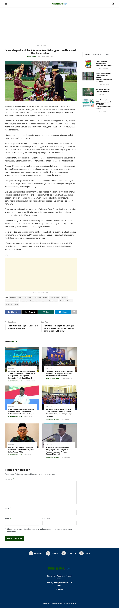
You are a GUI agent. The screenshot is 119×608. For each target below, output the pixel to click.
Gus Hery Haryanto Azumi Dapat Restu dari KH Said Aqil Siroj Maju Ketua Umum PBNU (21, 449)
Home (37, 45)
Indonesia (29, 297)
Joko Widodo (54, 297)
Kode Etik (60, 576)
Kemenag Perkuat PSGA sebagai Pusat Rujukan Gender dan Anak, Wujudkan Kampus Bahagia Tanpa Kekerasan (59, 412)
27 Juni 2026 (28, 455)
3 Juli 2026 (65, 419)
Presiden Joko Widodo (49, 301)
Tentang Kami (52, 582)
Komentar (9, 479)
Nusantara (34, 301)
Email (8, 518)
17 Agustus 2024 (47, 56)
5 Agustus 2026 (67, 379)
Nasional (43, 45)
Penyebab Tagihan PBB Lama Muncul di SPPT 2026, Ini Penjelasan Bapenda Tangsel (103, 104)
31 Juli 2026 (28, 417)
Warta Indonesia (12, 304)
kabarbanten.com (15, 381)
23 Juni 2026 (66, 457)
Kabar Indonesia (12, 301)
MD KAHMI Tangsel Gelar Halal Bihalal (103, 90)
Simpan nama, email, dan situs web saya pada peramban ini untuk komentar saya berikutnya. (39, 530)
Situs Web (46, 518)
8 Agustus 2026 (29, 381)
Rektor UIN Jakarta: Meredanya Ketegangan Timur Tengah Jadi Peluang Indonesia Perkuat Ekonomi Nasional (58, 450)
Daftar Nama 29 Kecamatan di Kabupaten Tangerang (104, 63)
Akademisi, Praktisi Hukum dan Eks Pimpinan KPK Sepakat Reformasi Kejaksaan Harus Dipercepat (59, 373)
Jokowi (64, 297)
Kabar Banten (32, 56)
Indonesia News (41, 297)
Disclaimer (51, 576)
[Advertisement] (59, 24)
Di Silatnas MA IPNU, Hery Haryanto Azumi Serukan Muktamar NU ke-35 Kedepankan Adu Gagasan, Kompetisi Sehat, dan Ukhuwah (21, 374)
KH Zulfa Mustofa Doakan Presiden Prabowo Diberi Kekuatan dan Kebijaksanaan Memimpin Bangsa (21, 411)
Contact (59, 589)
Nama (8, 508)
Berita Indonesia (16, 297)
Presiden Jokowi (66, 301)
